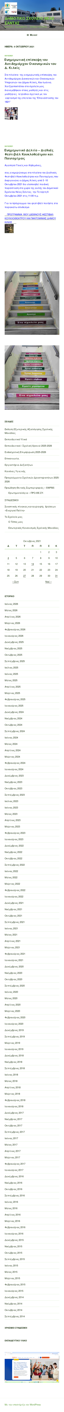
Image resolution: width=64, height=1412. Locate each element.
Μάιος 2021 (11, 934)
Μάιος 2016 (11, 1208)
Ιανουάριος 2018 (14, 1106)
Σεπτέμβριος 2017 (15, 1131)
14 (32, 563)
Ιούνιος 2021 (11, 928)
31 (56, 575)
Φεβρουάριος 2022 (15, 890)
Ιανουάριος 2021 (14, 960)
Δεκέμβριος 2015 (14, 1240)
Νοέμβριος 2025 (13, 648)
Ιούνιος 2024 (11, 737)
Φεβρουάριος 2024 (15, 762)
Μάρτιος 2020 (12, 1011)
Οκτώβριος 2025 (13, 654)
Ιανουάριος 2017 (14, 1170)
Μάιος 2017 (11, 1144)
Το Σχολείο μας (13, 516)
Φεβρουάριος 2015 (15, 1284)
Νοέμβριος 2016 (13, 1182)
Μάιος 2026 (11, 610)
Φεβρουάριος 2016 (15, 1227)
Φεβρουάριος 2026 (15, 629)
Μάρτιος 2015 (12, 1278)
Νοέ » (48, 581)
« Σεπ (15, 581)
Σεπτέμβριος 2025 (15, 661)
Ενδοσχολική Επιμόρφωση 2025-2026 (25, 452)
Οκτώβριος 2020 (13, 979)
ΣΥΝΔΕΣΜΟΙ (11, 500)
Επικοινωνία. (12, 458)
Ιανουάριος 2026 (14, 635)
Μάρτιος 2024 (12, 756)
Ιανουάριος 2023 (14, 839)
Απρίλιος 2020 (13, 1004)
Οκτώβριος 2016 (13, 1189)
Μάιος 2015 (11, 1271)
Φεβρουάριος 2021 (15, 953)
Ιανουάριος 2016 (14, 1233)
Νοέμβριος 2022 (13, 852)
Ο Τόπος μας (15, 521)
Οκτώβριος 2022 (13, 858)
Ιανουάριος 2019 (14, 1049)
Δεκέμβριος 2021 (14, 902)
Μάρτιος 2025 (12, 693)
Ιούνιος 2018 (11, 1074)
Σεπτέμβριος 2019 (15, 1036)
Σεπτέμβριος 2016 (15, 1195)
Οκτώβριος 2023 (13, 788)
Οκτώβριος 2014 (13, 1310)
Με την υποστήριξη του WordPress (23, 1404)
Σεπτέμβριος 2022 (15, 864)
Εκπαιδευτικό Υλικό (16, 439)
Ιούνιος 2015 (11, 1265)
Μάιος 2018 (11, 1081)
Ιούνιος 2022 (11, 871)
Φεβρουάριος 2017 (15, 1163)
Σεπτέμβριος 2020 (15, 985)
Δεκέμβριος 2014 (14, 1297)
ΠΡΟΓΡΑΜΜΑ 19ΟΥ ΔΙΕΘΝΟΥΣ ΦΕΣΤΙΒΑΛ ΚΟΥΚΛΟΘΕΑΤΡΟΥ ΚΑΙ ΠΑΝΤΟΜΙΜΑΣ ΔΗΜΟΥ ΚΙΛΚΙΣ (30, 218)
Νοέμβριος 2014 (13, 1303)
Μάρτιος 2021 (12, 947)
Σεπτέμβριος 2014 (15, 1316)
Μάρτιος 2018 (12, 1093)
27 (24, 575)
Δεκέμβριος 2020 (14, 966)
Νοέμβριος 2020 (13, 972)
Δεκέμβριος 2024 (14, 712)
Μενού (33, 34)
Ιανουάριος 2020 (14, 1023)
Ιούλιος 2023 (11, 801)
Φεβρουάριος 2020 (15, 1017)
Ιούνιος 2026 (11, 603)
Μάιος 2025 (11, 680)
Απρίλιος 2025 (13, 686)
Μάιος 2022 (11, 877)
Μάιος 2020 (11, 998)
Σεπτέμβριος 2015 (15, 1259)
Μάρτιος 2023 (12, 826)
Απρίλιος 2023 (13, 820)
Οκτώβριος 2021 (13, 915)
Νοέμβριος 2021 (13, 909)
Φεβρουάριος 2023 (15, 832)
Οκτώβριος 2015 (13, 1252)
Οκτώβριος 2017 (13, 1125)
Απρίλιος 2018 (13, 1087)
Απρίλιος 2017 (13, 1151)
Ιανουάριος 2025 (14, 705)
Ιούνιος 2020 (11, 991)
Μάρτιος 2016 (12, 1221)
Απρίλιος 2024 (13, 750)
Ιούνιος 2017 (11, 1138)
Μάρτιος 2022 (12, 883)
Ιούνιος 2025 (11, 673)
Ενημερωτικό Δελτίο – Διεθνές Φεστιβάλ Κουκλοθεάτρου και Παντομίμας (28, 154)
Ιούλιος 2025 (11, 667)
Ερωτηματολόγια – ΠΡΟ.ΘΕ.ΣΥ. (26, 492)
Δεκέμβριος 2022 (14, 845)
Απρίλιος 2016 (13, 1214)
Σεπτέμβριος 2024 (15, 731)
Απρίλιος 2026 (13, 616)
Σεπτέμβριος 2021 (15, 922)
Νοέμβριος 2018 (13, 1061)
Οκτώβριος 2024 (13, 724)
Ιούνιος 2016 (11, 1201)
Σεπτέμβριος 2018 (15, 1068)
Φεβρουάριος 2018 (15, 1100)
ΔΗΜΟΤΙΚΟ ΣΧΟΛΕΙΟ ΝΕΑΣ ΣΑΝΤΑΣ (29, 21)
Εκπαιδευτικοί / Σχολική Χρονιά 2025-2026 (28, 445)
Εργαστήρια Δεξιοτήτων (19, 464)
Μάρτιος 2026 (12, 623)
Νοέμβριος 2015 (13, 1246)
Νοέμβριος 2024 (13, 718)
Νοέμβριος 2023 (13, 782)
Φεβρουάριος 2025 (15, 699)
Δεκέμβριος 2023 (14, 775)
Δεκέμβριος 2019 (14, 1030)
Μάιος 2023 (11, 813)
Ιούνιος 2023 (11, 807)
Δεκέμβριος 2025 (14, 642)
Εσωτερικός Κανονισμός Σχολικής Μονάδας (33, 527)
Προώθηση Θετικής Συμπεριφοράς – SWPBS (29, 487)
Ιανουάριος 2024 (14, 769)
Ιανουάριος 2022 (14, 896)
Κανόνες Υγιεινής (15, 471)
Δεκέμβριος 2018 (14, 1055)
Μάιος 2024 (11, 743)
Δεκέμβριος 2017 (14, 1112)
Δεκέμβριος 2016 (14, 1176)
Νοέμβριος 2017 (13, 1119)
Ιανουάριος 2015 (14, 1290)
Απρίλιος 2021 (13, 941)
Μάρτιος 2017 (12, 1157)
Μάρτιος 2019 (12, 1042)
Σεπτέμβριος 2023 (15, 794)
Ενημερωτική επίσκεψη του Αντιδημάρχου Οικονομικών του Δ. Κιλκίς (30, 63)
